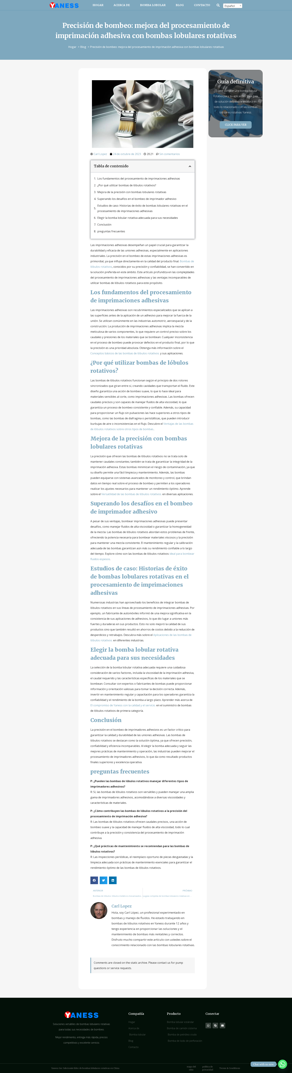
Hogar (98, 5)
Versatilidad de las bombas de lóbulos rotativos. (131, 494)
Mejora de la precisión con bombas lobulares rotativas (131, 192)
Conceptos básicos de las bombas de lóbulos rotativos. (125, 353)
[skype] (215, 1025)
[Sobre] (222, 1025)
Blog (180, 5)
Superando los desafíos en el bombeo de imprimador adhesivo (136, 199)
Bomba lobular (153, 5)
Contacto (202, 5)
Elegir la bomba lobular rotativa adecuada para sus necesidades (137, 218)
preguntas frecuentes (111, 231)
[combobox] (232, 5)
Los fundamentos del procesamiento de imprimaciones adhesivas (138, 178)
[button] (218, 5)
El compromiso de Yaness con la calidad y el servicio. (123, 705)
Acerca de (122, 5)
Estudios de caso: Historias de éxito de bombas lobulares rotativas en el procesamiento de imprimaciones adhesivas (142, 208)
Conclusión (104, 224)
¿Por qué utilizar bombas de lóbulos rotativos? (126, 185)
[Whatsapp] (208, 1025)
